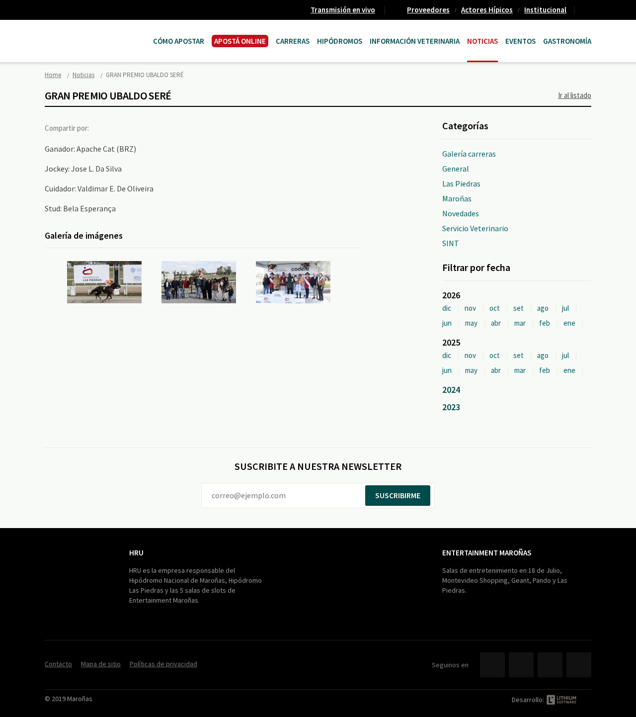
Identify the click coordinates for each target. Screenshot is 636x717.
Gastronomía (567, 41)
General (455, 169)
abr (496, 323)
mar (520, 323)
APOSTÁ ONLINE (240, 41)
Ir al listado (574, 95)
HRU (136, 552)
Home (53, 75)
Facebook (105, 127)
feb (544, 323)
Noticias (482, 41)
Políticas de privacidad (163, 663)
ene (569, 323)
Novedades (460, 213)
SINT (450, 243)
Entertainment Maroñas (486, 552)
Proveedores (428, 9)
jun (447, 323)
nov (470, 308)
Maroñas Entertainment (95, 31)
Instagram (578, 664)
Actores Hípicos (487, 9)
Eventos (520, 41)
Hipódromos (339, 41)
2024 (451, 389)
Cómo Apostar (178, 41)
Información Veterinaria (415, 41)
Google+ (146, 127)
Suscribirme (397, 495)
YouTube (550, 664)
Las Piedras (461, 183)
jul (565, 308)
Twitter (126, 127)
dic (446, 308)
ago (543, 308)
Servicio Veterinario (475, 228)
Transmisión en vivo (343, 9)
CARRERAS (293, 41)
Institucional (545, 9)
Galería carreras (469, 154)
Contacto (586, 9)
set (518, 308)
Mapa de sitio (101, 663)
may (471, 323)
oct (494, 308)
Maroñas (457, 198)
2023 (451, 407)
